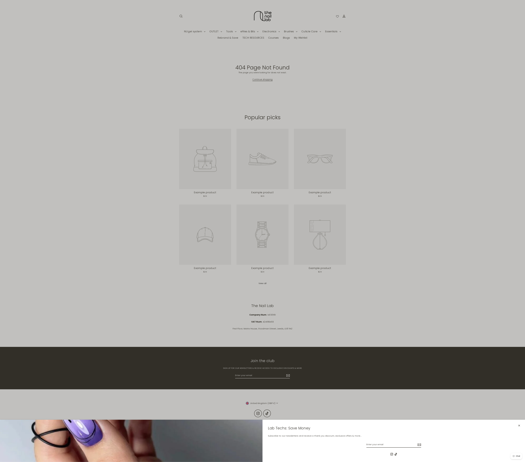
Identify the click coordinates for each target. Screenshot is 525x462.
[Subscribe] (419, 445)
